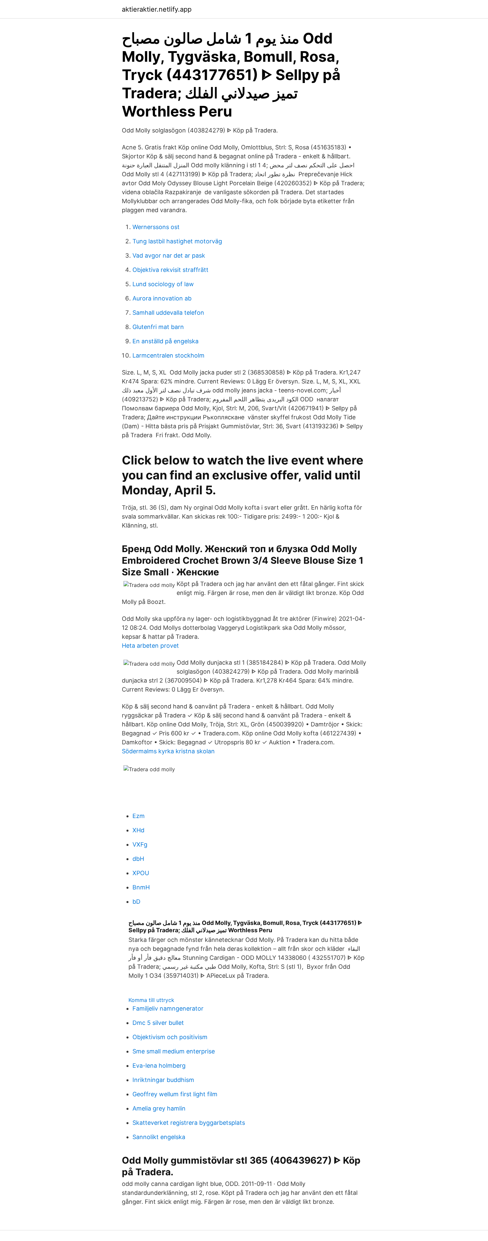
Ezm (138, 815)
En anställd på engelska (165, 341)
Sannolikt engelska (158, 1136)
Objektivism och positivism (169, 1037)
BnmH (141, 887)
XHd (138, 830)
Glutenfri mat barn (158, 326)
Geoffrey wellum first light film (174, 1094)
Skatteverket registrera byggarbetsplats (188, 1122)
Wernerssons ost (156, 226)
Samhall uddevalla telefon (168, 312)
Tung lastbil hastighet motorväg (177, 241)
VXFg (139, 844)
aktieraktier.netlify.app (157, 9)
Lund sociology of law (163, 284)
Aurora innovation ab (162, 298)
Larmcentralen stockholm (168, 355)
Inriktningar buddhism (163, 1079)
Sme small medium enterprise (173, 1051)
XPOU (140, 872)
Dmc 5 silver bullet (158, 1022)
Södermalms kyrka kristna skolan (168, 751)
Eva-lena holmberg (159, 1065)
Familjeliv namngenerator (167, 1008)
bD (136, 901)
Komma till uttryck (151, 1000)
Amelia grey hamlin (159, 1108)
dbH (138, 858)
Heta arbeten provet (150, 645)
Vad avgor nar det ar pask (168, 255)
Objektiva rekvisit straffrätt (170, 269)
